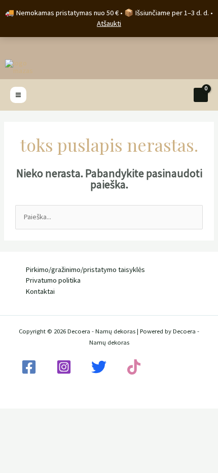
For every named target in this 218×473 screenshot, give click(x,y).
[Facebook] (29, 367)
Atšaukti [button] (109, 23)
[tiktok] (134, 367)
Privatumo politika (53, 280)
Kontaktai (40, 291)
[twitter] (99, 367)
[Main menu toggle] (18, 95)
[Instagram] (64, 367)
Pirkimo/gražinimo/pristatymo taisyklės (85, 269)
